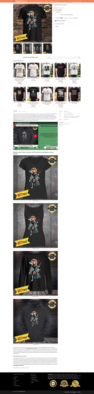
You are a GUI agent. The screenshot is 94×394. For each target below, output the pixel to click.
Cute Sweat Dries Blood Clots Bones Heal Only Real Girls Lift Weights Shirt (74, 79)
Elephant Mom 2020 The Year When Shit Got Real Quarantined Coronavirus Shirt (60, 103)
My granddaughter (16, 360)
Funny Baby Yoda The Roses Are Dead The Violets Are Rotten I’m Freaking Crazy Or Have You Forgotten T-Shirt (19, 80)
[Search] (70, 1)
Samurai (62, 125)
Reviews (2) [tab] (24, 111)
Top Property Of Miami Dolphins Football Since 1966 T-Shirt (47, 103)
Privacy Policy (33, 375)
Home (30, 1)
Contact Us (57, 1)
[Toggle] (54, 24)
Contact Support (17, 385)
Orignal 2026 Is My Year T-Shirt (74, 102)
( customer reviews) (61, 7)
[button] (75, 1)
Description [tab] (15, 111)
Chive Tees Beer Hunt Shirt (24, 367)
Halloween (41, 1)
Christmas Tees (35, 1)
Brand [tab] (20, 111)
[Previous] (15, 23)
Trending (46, 1)
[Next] (50, 23)
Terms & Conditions (34, 381)
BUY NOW (58, 12)
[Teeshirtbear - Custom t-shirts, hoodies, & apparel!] (20, 1)
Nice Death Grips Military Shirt (47, 78)
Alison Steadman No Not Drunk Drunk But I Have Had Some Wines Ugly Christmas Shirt (33, 103)
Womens (69, 123)
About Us (15, 377)
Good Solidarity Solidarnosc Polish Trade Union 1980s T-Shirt (60, 79)
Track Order (16, 380)
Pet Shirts (51, 1)
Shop (15, 378)
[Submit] (79, 58)
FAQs (15, 382)
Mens (63, 123)
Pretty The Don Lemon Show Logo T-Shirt (33, 79)
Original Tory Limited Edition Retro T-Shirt (19, 103)
